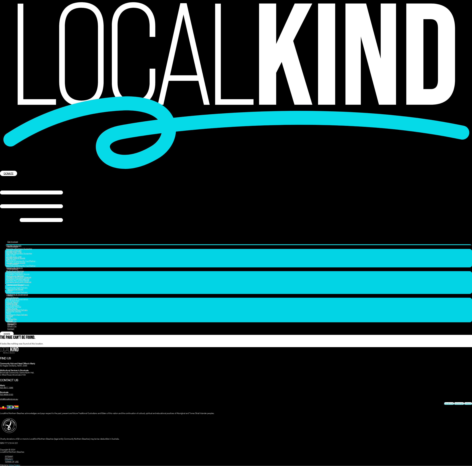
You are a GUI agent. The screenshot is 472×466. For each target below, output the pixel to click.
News (8, 318)
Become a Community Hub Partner (21, 261)
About (10, 295)
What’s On (11, 326)
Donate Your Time (13, 256)
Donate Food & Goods (15, 263)
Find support (12, 269)
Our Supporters (12, 305)
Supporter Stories (13, 311)
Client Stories (11, 308)
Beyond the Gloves (15, 289)
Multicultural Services (15, 271)
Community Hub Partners (17, 288)
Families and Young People (17, 285)
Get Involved (12, 242)
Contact (9, 321)
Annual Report (12, 297)
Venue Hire (11, 319)
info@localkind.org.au (9, 399)
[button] (236, 206)
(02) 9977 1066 (6, 387)
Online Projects (14, 465)
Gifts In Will (11, 260)
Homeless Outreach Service (17, 279)
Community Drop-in (14, 273)
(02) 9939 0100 (6, 394)
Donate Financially (13, 250)
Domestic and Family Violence (18, 282)
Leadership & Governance (17, 294)
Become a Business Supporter (19, 249)
